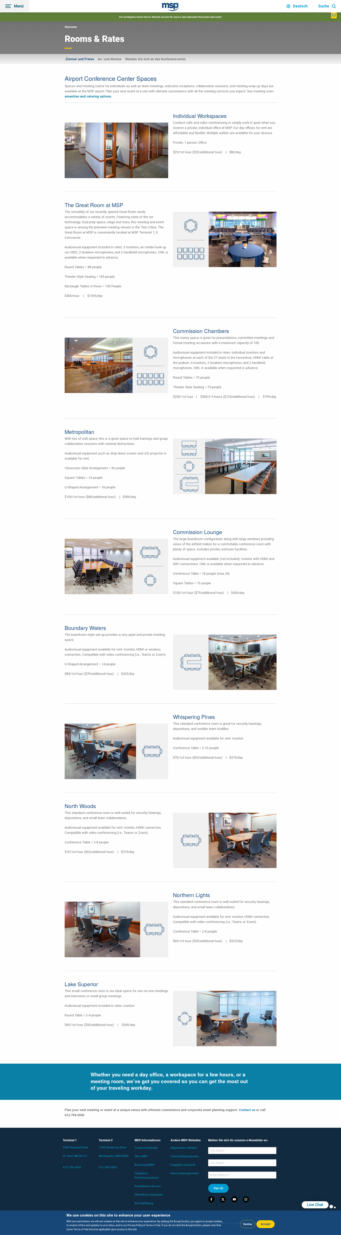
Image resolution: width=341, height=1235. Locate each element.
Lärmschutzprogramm (184, 1156)
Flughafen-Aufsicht (182, 1164)
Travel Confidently (146, 1147)
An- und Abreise (109, 59)
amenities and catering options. (88, 96)
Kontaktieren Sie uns (148, 1186)
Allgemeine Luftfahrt (183, 1147)
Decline (247, 1224)
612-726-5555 (72, 1167)
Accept (265, 1224)
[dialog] (170, 1222)
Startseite (71, 27)
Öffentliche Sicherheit (149, 1194)
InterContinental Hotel (184, 1173)
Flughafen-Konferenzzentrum (147, 1175)
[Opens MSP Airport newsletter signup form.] (334, 15)
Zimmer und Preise (79, 59)
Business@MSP (145, 1164)
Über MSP (141, 1156)
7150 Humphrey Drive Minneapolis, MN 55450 (113, 1152)
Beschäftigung (144, 1203)
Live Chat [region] (315, 1204)
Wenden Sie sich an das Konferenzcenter (155, 59)
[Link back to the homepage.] (170, 7)
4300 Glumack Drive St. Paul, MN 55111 (75, 1152)
